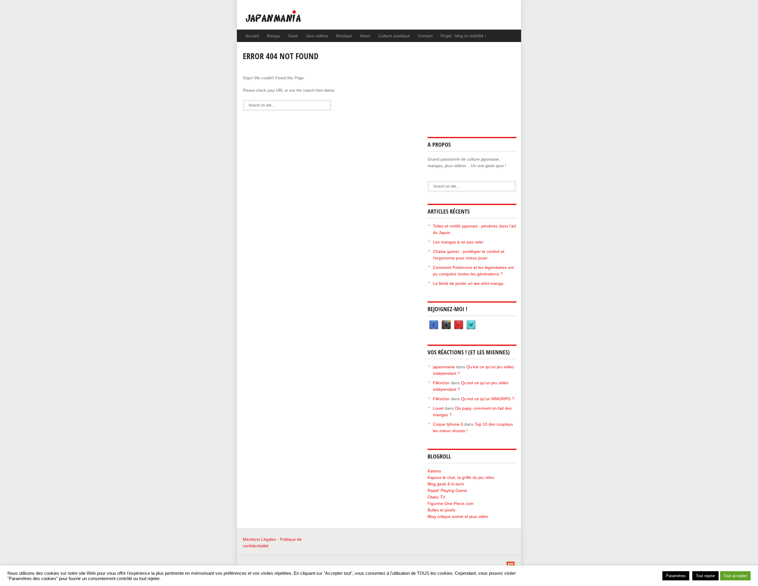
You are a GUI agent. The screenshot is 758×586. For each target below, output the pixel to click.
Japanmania (285, 19)
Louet (438, 408)
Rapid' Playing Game (447, 490)
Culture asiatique (394, 35)
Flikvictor (441, 382)
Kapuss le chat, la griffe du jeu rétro (461, 477)
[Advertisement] (472, 86)
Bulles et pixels (441, 510)
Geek (293, 35)
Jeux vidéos (317, 35)
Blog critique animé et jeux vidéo (458, 516)
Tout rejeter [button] (705, 576)
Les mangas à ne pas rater (458, 242)
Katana (434, 471)
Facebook (434, 325)
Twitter (471, 325)
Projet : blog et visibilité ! (463, 35)
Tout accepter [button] (735, 576)
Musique (344, 35)
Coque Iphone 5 (448, 424)
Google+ (446, 325)
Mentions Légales (259, 539)
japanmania (444, 366)
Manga (273, 35)
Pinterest (458, 325)
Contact (425, 35)
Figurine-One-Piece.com (450, 503)
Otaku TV (436, 497)
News (365, 35)
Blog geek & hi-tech (446, 484)
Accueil (252, 35)
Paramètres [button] (676, 576)
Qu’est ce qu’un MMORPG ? (487, 398)
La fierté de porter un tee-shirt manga (468, 283)
